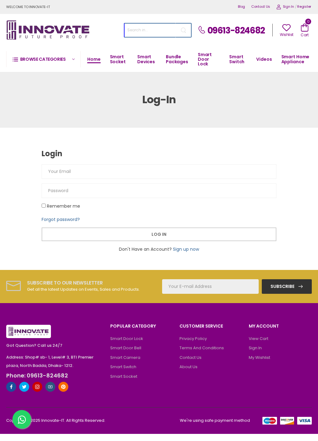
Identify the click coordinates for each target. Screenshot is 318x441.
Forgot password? (61, 219)
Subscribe (282, 286)
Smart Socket (118, 59)
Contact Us (260, 6)
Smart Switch (236, 59)
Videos (264, 59)
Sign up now (186, 249)
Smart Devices (146, 59)
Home (94, 59)
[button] (43, 59)
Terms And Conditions (201, 348)
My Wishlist (259, 357)
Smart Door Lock (205, 59)
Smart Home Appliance (295, 59)
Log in (159, 234)
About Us (188, 367)
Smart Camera (125, 357)
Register (304, 6)
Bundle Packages (177, 59)
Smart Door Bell (125, 348)
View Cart (258, 339)
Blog (241, 6)
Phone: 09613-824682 (37, 375)
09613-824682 (236, 30)
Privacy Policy (193, 339)
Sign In (288, 6)
